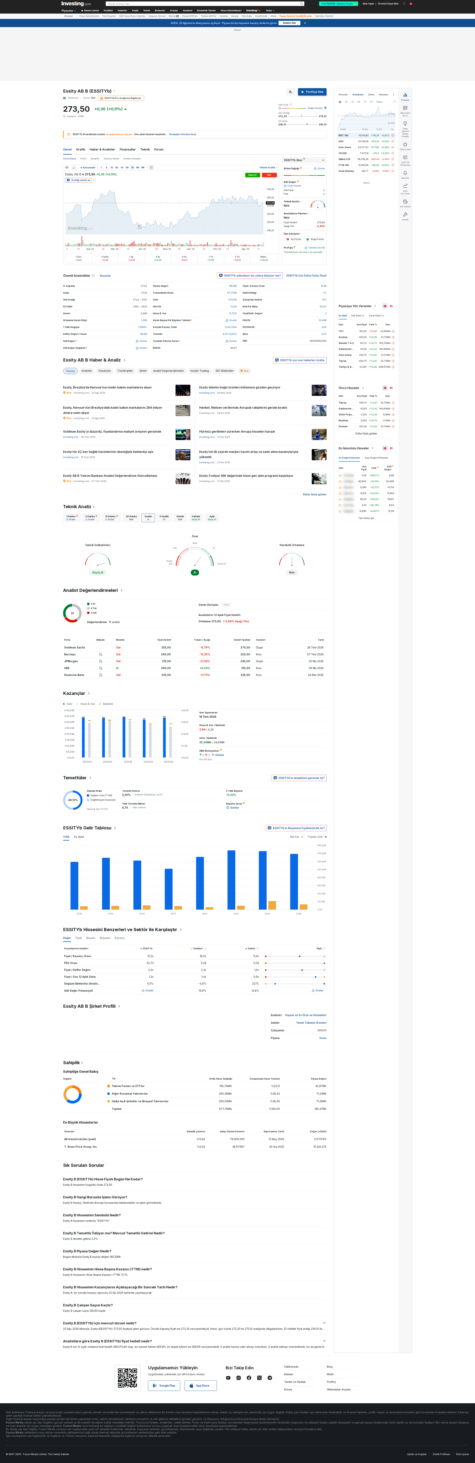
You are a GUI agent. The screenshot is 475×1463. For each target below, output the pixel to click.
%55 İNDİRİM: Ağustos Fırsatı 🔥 (338, 3)
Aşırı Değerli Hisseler (376, 457)
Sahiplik (95, 158)
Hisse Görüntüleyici (231, 10)
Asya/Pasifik (261, 16)
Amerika (224, 16)
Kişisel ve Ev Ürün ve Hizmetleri (306, 1015)
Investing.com (207, 392)
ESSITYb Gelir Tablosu (87, 828)
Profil (83, 158)
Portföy (331, 1381)
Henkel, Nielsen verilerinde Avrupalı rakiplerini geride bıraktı (243, 407)
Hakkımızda (291, 1366)
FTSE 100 (344, 165)
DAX (341, 141)
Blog (329, 1366)
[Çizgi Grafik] (74, 168)
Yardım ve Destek (295, 1381)
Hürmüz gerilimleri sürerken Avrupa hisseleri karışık (237, 431)
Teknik (145, 149)
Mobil (330, 1374)
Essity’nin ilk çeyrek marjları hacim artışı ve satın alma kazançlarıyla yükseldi (248, 454)
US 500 (343, 153)
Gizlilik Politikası (441, 1454)
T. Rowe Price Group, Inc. (81, 1146)
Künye (288, 1389)
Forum (158, 149)
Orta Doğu (247, 16)
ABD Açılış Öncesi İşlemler (132, 16)
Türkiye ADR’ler (209, 16)
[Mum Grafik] (67, 168)
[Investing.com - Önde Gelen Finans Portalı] (76, 3)
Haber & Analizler (102, 149)
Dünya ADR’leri (190, 16)
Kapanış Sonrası (157, 16)
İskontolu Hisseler (324, 16)
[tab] (72, 517)
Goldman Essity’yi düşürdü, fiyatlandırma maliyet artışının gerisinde (112, 431)
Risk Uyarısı (462, 1454)
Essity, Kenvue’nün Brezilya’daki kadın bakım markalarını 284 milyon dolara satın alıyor (112, 410)
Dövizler (343, 94)
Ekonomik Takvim (206, 10)
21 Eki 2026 (231, 327)
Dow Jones (345, 147)
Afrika (273, 16)
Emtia (371, 94)
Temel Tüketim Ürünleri (311, 1022)
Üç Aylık (79, 836)
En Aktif (343, 315)
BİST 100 (343, 135)
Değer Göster (315, 108)
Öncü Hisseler (349, 388)
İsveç (323, 1037)
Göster (149, 990)
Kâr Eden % (357, 315)
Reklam (288, 1374)
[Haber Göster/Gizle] (151, 168)
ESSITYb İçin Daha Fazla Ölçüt (306, 275)
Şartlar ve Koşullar (417, 1454)
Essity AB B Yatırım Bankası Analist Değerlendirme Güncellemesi (110, 476)
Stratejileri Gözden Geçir (182, 134)
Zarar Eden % (376, 315)
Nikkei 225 (344, 159)
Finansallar (128, 149)
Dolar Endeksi (346, 171)
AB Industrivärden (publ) (80, 1139)
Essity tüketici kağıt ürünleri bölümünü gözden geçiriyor (240, 387)
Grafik (80, 149)
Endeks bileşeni (132, 158)
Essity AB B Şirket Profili (89, 1006)
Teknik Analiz (77, 506)
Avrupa (234, 16)
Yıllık (66, 836)
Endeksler (358, 94)
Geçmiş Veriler (111, 158)
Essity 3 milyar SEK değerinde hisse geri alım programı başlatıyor (246, 476)
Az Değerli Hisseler (349, 457)
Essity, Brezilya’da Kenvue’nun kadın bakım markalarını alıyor (107, 387)
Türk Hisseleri (109, 16)
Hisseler (68, 16)
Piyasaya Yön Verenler (355, 306)
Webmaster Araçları (339, 1389)
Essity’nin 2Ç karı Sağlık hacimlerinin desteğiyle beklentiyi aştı (108, 452)
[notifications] (404, 3)
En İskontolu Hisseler (354, 448)
